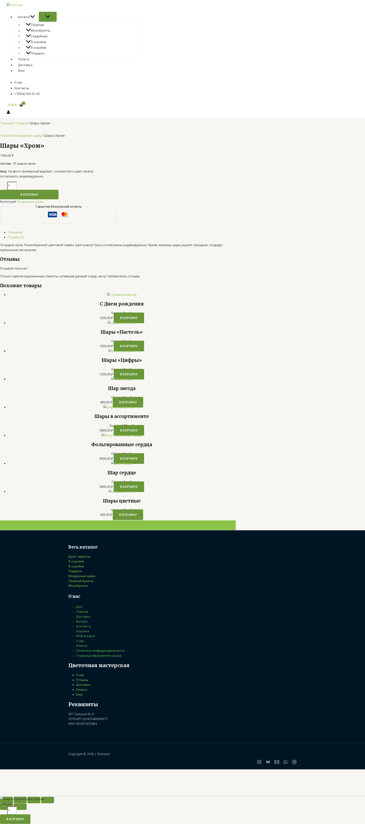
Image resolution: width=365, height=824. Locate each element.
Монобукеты (40, 30)
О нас (18, 82)
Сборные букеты (80, 581)
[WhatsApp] (285, 763)
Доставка (25, 65)
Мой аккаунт (85, 636)
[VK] (268, 763)
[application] (32, 17)
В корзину (29, 194)
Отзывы (82, 680)
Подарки (37, 53)
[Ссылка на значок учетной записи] (8, 112)
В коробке (38, 47)
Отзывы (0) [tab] (16, 237)
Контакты (21, 88)
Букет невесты (79, 556)
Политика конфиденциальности (100, 651)
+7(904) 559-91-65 (27, 94)
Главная (6, 135)
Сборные (37, 25)
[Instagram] (259, 763)
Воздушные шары (28, 135)
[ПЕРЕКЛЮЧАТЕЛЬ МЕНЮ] (48, 17)
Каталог (24, 17)
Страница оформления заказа (98, 655)
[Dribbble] (294, 763)
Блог (21, 71)
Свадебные (39, 36)
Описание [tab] (15, 232)
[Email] (277, 763)
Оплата (23, 59)
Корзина (82, 631)
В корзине (38, 42)
